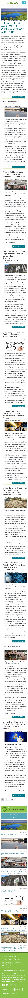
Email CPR (14, 993)
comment (7, 277)
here (10, 208)
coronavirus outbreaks (12, 515)
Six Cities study (14, 296)
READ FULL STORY (19, 167)
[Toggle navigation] (4, 2)
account (11, 637)
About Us (19, 989)
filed (21, 198)
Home (5, 989)
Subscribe (6, 993)
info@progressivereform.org (10, 965)
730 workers (19, 521)
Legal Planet (14, 661)
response (7, 366)
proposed (9, 304)
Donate (12, 989)
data (13, 525)
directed (3, 74)
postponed (7, 550)
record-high (17, 141)
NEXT (11, 799)
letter (10, 749)
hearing (21, 782)
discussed (20, 603)
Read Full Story (19, 97)
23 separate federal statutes (19, 452)
